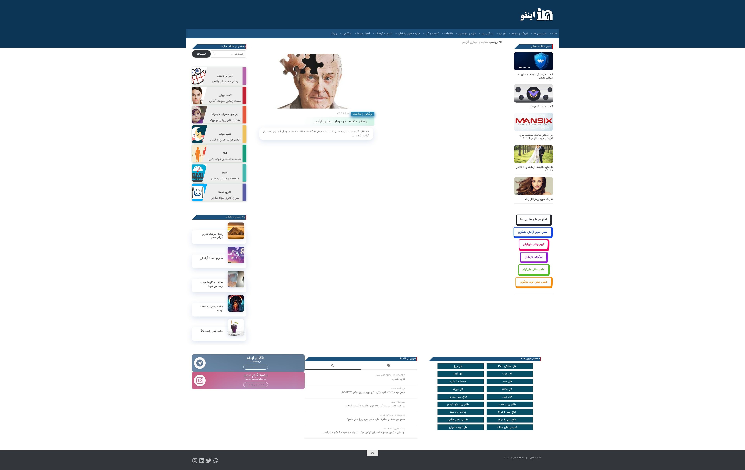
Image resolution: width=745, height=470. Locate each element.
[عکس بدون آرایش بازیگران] (532, 236)
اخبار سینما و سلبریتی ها (533, 219)
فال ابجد (507, 381)
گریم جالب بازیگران (533, 244)
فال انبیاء (507, 397)
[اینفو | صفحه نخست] (536, 14)
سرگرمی (347, 33)
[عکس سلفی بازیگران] (533, 274)
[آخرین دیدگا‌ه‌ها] (333, 366)
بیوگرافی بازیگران (534, 257)
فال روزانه (458, 389)
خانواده (448, 33)
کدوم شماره (398, 379)
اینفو (521, 458)
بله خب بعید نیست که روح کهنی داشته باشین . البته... (375, 406)
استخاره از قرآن (458, 381)
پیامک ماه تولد (458, 412)
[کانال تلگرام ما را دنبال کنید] (215, 460)
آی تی (502, 33)
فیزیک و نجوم (520, 33)
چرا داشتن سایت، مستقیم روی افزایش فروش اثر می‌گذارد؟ (536, 137)
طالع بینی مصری (458, 397)
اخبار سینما (363, 33)
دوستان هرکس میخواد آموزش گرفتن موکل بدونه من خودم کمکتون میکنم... (363, 432)
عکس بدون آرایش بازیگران (532, 232)
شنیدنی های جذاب (507, 427)
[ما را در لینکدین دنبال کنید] (201, 460)
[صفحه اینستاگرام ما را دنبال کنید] (195, 460)
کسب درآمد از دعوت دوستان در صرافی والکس (535, 76)
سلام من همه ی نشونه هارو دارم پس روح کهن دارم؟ (376, 419)
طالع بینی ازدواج (507, 412)
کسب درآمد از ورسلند (541, 106)
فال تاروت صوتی (458, 427)
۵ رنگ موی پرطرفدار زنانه (539, 199)
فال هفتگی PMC (507, 366)
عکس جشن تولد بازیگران (533, 282)
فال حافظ (507, 389)
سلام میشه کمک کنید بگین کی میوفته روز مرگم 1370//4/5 (373, 392)
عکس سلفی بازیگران (533, 269)
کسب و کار (432, 33)
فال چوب (507, 374)
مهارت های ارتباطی (409, 33)
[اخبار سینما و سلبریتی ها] (533, 224)
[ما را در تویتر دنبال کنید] (208, 460)
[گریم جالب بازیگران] (533, 249)
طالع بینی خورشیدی (458, 404)
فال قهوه (458, 374)
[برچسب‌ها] (389, 366)
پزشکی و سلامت (362, 114)
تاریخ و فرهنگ (383, 33)
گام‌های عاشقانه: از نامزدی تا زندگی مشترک (534, 169)
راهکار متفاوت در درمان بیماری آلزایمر (340, 121)
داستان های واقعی (458, 420)
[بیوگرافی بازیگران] (533, 261)
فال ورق (458, 366)
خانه (554, 33)
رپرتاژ (334, 33)
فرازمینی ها (540, 33)
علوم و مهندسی (467, 33)
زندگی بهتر (487, 33)
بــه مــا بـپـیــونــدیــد (255, 367)
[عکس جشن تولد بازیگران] (533, 286)
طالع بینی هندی (507, 404)
